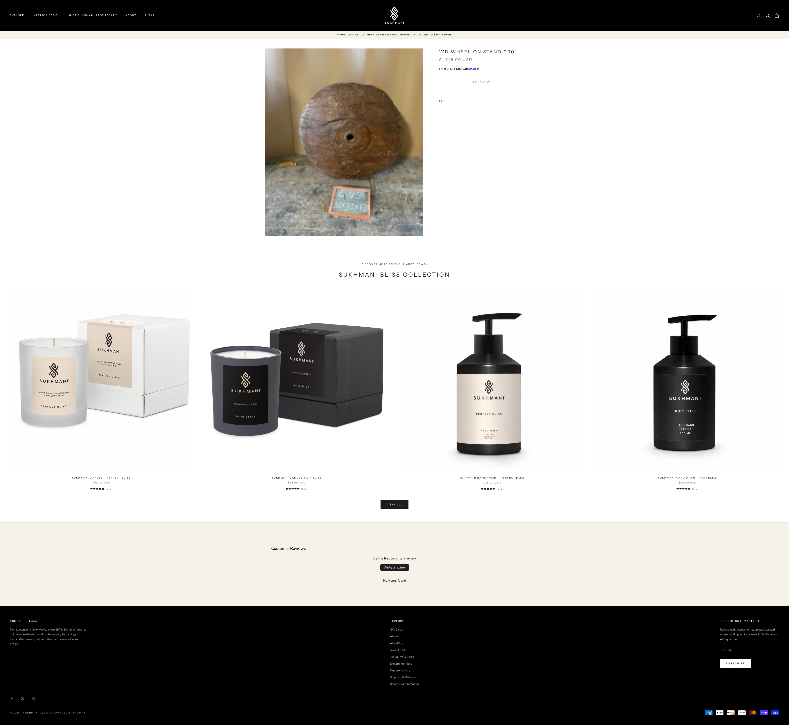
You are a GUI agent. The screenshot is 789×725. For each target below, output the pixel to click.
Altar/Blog (396, 643)
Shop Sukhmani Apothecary (92, 15)
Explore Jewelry (400, 670)
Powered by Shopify (69, 712)
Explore (17, 15)
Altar (150, 15)
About (130, 15)
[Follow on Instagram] (33, 698)
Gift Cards (396, 630)
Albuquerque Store (402, 657)
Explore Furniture (401, 664)
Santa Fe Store (399, 650)
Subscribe (735, 663)
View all (394, 504)
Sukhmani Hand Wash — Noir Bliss (687, 477)
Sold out (481, 82)
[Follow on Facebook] (12, 698)
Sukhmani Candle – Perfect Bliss (101, 477)
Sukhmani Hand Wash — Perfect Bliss (492, 477)
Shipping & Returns (402, 677)
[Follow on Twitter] (23, 698)
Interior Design (46, 15)
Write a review (395, 567)
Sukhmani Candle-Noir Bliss (297, 477)
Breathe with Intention (404, 684)
